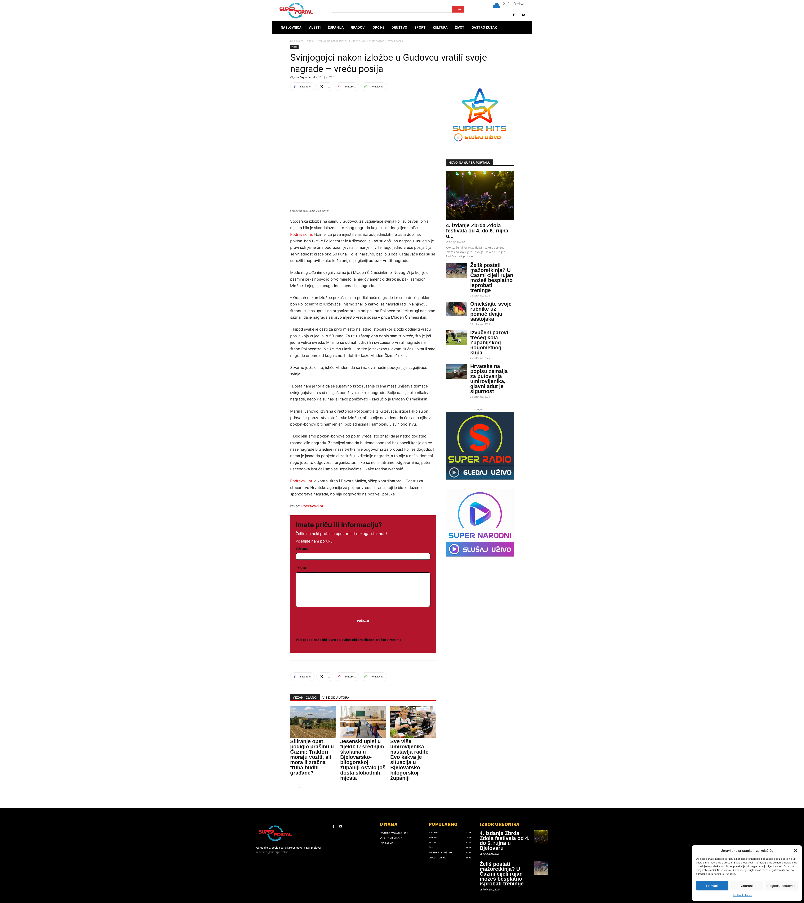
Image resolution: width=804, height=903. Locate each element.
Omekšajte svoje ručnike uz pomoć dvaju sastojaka (491, 311)
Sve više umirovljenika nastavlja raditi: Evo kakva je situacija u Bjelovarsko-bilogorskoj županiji (409, 759)
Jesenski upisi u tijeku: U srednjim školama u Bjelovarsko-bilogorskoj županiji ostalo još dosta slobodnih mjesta (362, 759)
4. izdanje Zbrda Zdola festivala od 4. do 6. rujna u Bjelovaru (505, 840)
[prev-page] (292, 787)
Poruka (301, 568)
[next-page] (299, 787)
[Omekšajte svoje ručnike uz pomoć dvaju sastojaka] (456, 309)
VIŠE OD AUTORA (335, 697)
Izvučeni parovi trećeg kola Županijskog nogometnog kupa (489, 342)
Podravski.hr (301, 481)
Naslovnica (296, 41)
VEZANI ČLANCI (305, 697)
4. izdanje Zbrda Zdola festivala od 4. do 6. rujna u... (477, 230)
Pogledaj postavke (781, 886)
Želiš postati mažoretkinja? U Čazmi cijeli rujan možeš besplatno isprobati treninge (491, 277)
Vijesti (310, 41)
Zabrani (747, 886)
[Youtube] (523, 14)
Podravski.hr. (301, 234)
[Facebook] (513, 14)
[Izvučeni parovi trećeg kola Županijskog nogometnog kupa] (456, 337)
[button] (796, 851)
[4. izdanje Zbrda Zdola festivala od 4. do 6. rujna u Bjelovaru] (480, 195)
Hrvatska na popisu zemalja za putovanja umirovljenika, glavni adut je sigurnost (489, 378)
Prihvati (712, 886)
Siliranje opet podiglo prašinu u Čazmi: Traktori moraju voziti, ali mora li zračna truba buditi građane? (312, 757)
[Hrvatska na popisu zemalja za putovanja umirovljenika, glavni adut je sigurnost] (456, 371)
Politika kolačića (742, 895)
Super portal (307, 77)
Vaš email (302, 548)
